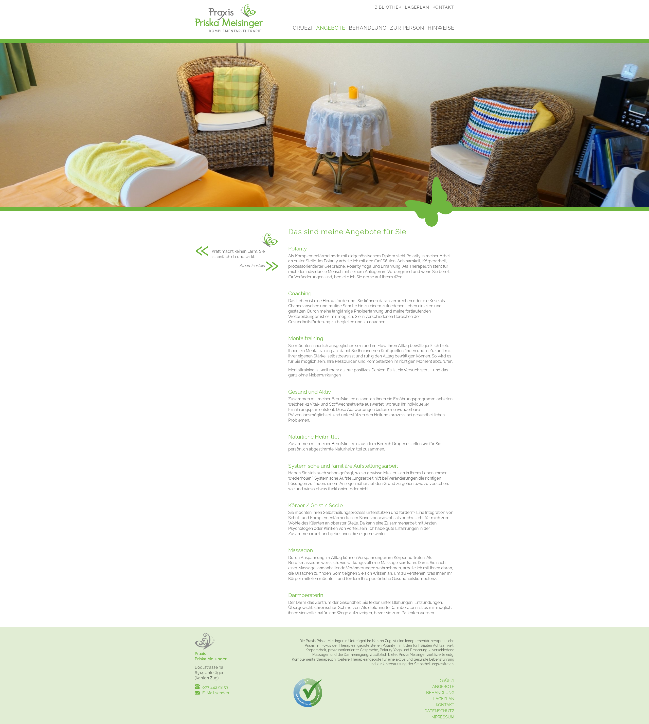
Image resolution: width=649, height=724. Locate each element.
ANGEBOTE (330, 28)
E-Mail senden (215, 693)
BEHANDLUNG (367, 28)
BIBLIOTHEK (388, 7)
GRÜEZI (303, 28)
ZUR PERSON (407, 28)
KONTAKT (443, 7)
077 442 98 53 (215, 687)
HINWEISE (441, 28)
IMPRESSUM (442, 717)
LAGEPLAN (417, 7)
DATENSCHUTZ (439, 711)
